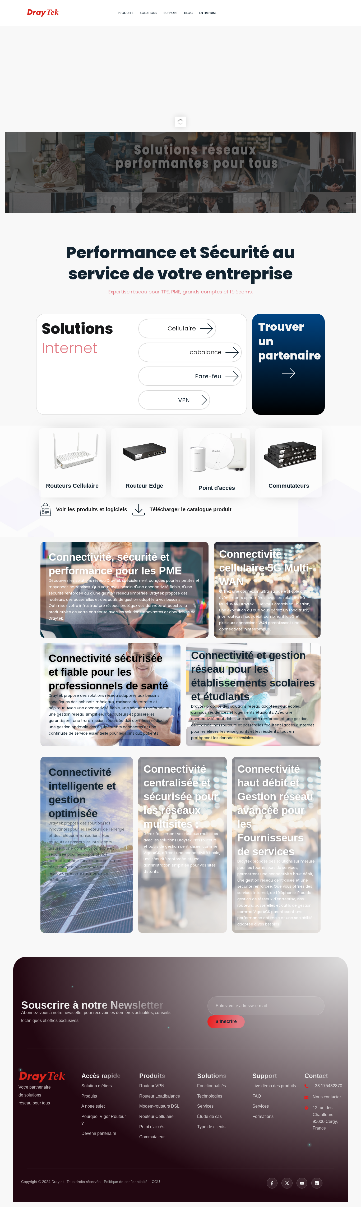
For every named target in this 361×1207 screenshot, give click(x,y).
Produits (125, 13)
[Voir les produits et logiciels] (45, 509)
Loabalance (204, 352)
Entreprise (207, 13)
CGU (156, 1182)
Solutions (148, 13)
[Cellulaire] (206, 328)
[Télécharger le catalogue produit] (139, 509)
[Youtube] (302, 1183)
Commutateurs (289, 485)
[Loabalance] (232, 352)
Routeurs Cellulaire (72, 485)
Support (171, 13)
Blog (188, 13)
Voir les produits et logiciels (91, 509)
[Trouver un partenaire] (288, 373)
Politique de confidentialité (126, 1182)
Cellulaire (182, 328)
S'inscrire (226, 1021)
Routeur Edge (144, 485)
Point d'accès (216, 488)
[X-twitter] (287, 1183)
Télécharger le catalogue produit (191, 509)
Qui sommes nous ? (196, 140)
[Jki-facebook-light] (272, 1183)
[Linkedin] (316, 1183)
